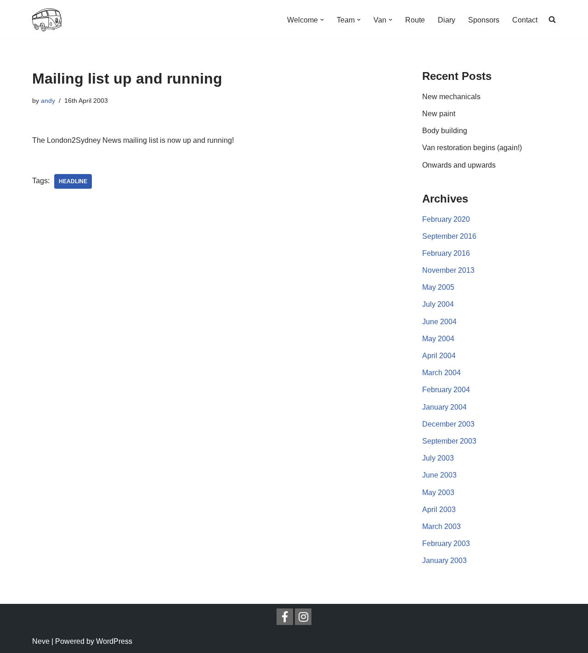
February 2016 (446, 253)
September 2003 (449, 441)
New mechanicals (451, 97)
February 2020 (446, 219)
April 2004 (439, 356)
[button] (322, 20)
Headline (73, 181)
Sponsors (483, 20)
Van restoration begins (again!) (472, 148)
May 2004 (438, 339)
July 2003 (438, 458)
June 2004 (439, 322)
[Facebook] (285, 616)
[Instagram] (303, 616)
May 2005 (438, 287)
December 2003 (448, 424)
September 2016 (449, 236)
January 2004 (444, 407)
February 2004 (446, 390)
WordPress (114, 641)
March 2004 (441, 373)
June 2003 (439, 475)
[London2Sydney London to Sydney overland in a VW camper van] (47, 19)
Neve (41, 641)
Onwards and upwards (459, 165)
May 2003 (438, 492)
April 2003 (439, 509)
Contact (524, 20)
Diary (446, 20)
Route (415, 20)
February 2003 (446, 543)
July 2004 (438, 304)
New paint (438, 114)
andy (48, 100)
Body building (444, 131)
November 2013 (448, 270)
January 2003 (444, 560)
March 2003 (441, 526)
